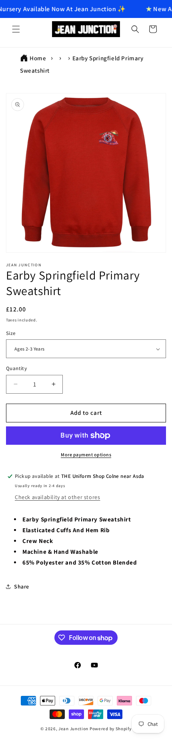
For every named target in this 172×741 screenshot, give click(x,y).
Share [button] (21, 586)
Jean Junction (73, 728)
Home (38, 58)
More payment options (86, 455)
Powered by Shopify (111, 728)
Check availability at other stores (57, 497)
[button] (16, 29)
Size (11, 333)
